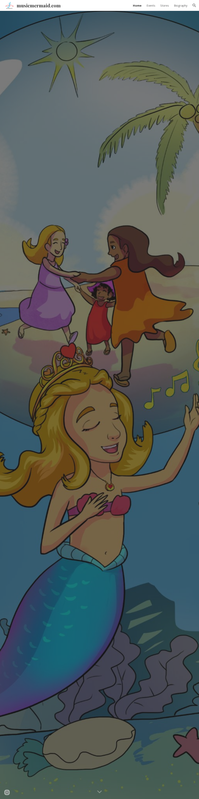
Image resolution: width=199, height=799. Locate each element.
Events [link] (151, 5)
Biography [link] (180, 5)
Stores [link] (164, 5)
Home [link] (137, 5)
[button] (194, 5)
